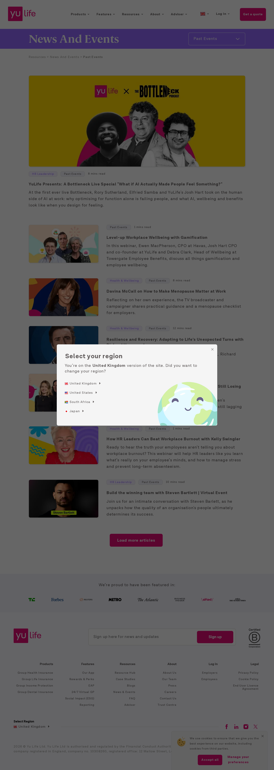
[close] (212, 349)
